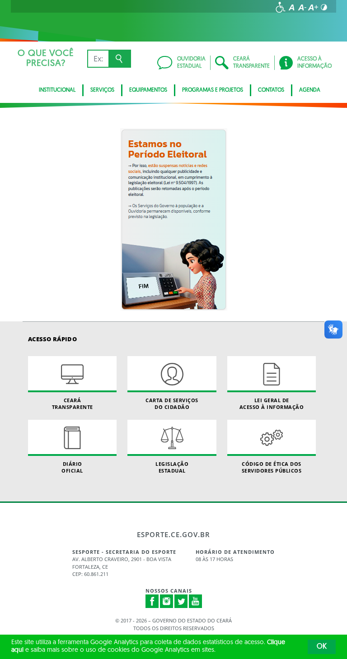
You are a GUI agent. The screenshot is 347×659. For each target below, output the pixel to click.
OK (322, 646)
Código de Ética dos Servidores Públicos (272, 467)
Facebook (152, 601)
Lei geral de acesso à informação (271, 403)
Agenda (309, 90)
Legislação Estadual (171, 467)
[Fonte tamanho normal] (291, 7)
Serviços (102, 90)
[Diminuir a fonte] (302, 7)
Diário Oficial (72, 467)
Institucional (57, 90)
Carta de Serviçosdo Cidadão (171, 403)
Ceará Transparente (72, 403)
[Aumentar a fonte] (313, 7)
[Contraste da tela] (324, 7)
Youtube (195, 601)
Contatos (271, 90)
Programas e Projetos (212, 90)
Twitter (181, 601)
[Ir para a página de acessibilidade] (280, 7)
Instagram (167, 601)
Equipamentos (148, 90)
